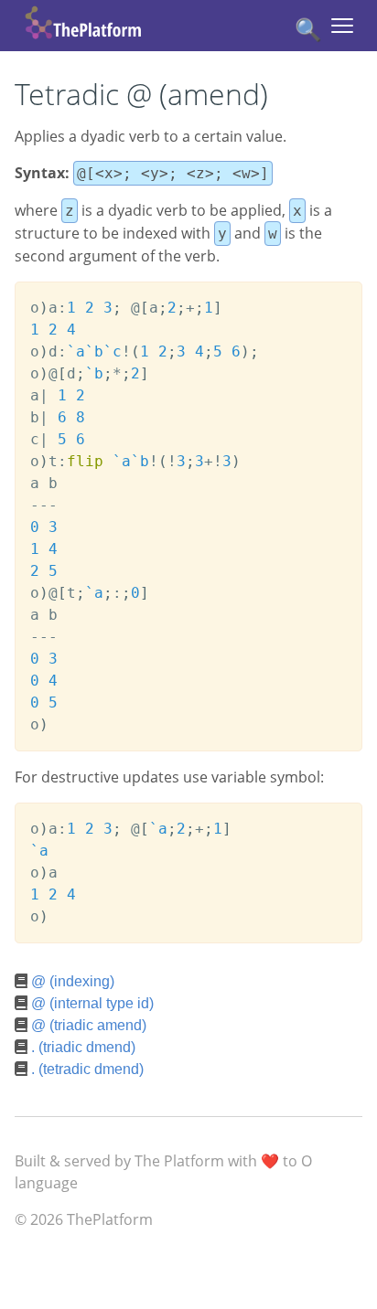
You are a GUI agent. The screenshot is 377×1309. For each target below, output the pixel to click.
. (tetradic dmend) (87, 1069)
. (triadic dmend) (83, 1047)
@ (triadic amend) (88, 1025)
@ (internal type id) (92, 1003)
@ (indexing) (72, 981)
